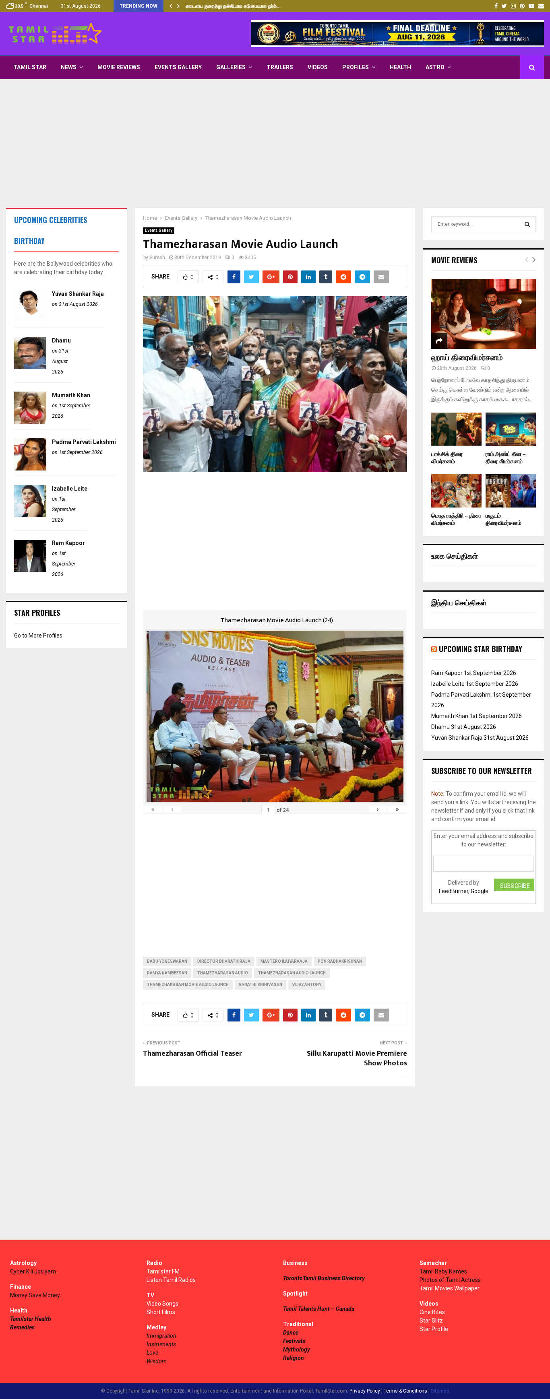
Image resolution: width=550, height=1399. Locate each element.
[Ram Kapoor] (30, 570)
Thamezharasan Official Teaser (192, 1054)
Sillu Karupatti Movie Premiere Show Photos (357, 1058)
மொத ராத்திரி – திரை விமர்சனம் (456, 519)
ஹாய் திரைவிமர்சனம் (467, 358)
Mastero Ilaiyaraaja (284, 961)
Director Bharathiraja (223, 961)
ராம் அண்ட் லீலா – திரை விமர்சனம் (506, 458)
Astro (435, 67)
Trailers (280, 67)
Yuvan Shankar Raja (78, 294)
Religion (293, 1358)
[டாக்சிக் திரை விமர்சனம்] (456, 429)
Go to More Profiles (38, 635)
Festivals (294, 1341)
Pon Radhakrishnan (340, 961)
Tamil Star (29, 67)
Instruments (161, 1344)
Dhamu (61, 340)
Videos (318, 67)
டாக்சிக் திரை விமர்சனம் (447, 458)
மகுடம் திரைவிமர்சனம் (503, 519)
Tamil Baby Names (443, 1271)
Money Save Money (35, 1295)
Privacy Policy (364, 1391)
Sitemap (440, 1391)
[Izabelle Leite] (30, 515)
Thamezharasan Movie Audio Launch (188, 984)
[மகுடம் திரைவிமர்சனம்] (511, 491)
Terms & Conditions (405, 1391)
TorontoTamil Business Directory (324, 1278)
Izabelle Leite (69, 488)
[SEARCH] (527, 224)
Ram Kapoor (68, 543)
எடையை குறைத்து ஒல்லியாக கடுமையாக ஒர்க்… (233, 6)
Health (400, 67)
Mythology (296, 1349)
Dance (290, 1332)
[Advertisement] (275, 143)
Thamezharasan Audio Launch (292, 973)
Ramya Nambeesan (167, 973)
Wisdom (157, 1361)
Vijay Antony (306, 984)
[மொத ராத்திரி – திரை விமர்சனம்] (456, 491)
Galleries (231, 67)
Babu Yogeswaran (167, 961)
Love (152, 1352)
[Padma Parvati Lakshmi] (30, 468)
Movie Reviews (118, 67)
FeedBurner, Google (463, 891)
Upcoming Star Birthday (480, 649)
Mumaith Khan (71, 395)
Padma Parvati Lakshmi (84, 442)
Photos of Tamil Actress (450, 1280)
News (69, 67)
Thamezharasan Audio (222, 973)
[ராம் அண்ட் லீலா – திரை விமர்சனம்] (511, 429)
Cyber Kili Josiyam (33, 1271)
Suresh (157, 257)
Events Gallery (178, 67)
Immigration (161, 1336)
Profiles (355, 67)
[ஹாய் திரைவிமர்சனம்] (483, 314)
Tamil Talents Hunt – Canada (318, 1309)
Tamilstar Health (30, 1319)
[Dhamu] (30, 367)
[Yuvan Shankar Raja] (30, 320)
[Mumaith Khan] (30, 422)
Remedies (22, 1327)
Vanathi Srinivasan (260, 984)
